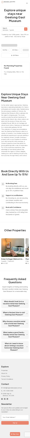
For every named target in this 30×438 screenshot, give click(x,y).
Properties (4, 370)
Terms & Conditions (7, 379)
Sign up (15, 423)
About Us (4, 373)
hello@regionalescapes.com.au (12, 388)
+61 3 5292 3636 (8, 391)
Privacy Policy (5, 376)
